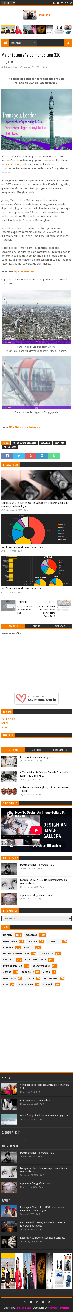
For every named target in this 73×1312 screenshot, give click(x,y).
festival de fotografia (16, 954)
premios (28, 947)
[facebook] (58, 2)
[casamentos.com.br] (36, 703)
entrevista (9, 978)
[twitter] (62, 2)
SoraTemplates (23, 1308)
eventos (32, 941)
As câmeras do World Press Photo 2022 (22, 547)
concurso (8, 960)
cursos (7, 972)
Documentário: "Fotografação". (37, 864)
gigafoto (59, 443)
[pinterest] (70, 2)
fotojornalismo (12, 966)
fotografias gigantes (24, 443)
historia (8, 947)
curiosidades (25, 984)
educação (48, 984)
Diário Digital (15, 427)
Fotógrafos (10, 941)
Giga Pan (45, 443)
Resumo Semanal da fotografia (36, 757)
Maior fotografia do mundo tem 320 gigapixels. (45, 1115)
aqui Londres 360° (24, 271)
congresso (54, 941)
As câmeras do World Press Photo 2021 (22, 588)
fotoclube (28, 972)
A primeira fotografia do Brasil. (36, 895)
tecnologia (10, 447)
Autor (4, 727)
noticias (8, 935)
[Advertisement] (36, 1028)
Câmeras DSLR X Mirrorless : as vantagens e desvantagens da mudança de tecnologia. (34, 504)
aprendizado (51, 978)
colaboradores (41, 966)
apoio (46, 972)
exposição (31, 935)
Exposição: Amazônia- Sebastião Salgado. (42, 1237)
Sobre (4, 723)
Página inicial (8, 718)
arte (5, 984)
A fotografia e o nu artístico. (35, 1100)
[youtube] (66, 2)
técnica (29, 978)
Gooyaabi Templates (58, 1308)
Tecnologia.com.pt (32, 427)
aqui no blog (12, 164)
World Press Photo (36, 960)
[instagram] (53, 2)
